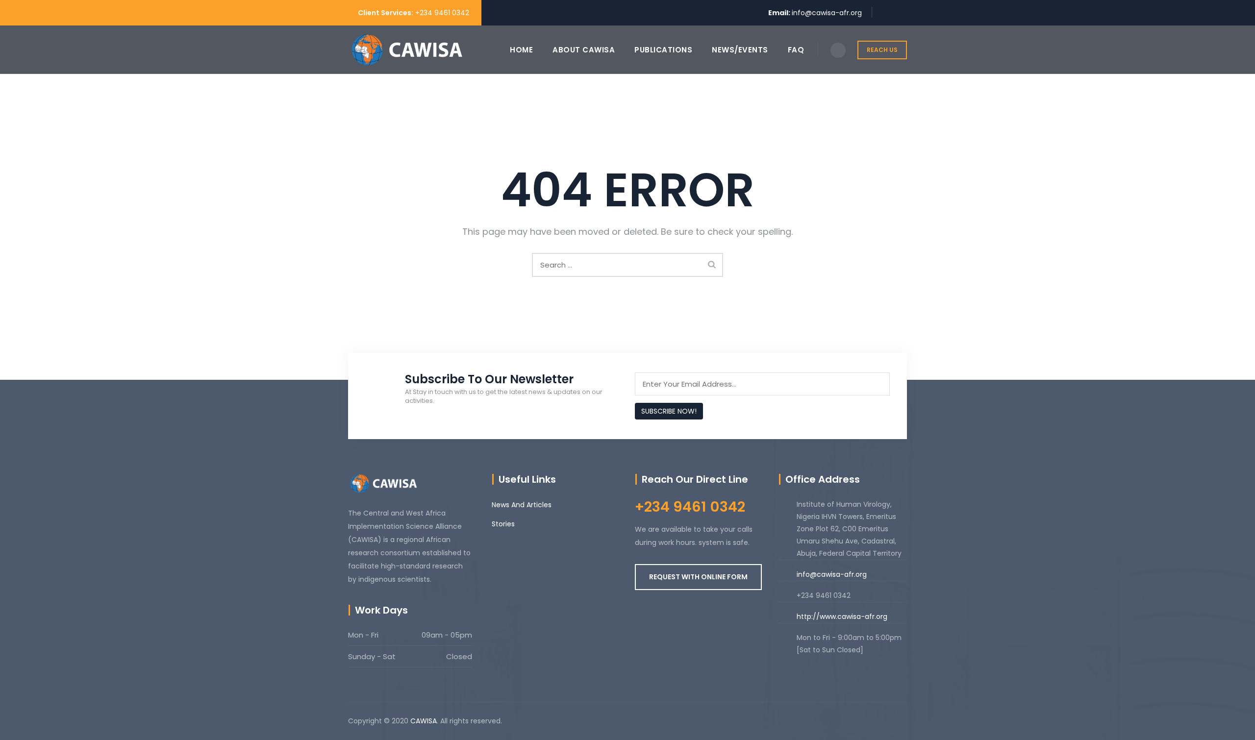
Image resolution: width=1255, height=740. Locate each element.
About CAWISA (583, 50)
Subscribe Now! (669, 411)
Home (521, 50)
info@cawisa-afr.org (827, 13)
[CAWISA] (406, 49)
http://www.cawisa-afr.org (842, 616)
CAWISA (423, 721)
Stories (503, 524)
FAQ (796, 50)
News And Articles (522, 505)
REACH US (882, 50)
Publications (663, 50)
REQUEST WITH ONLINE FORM (698, 577)
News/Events (740, 50)
